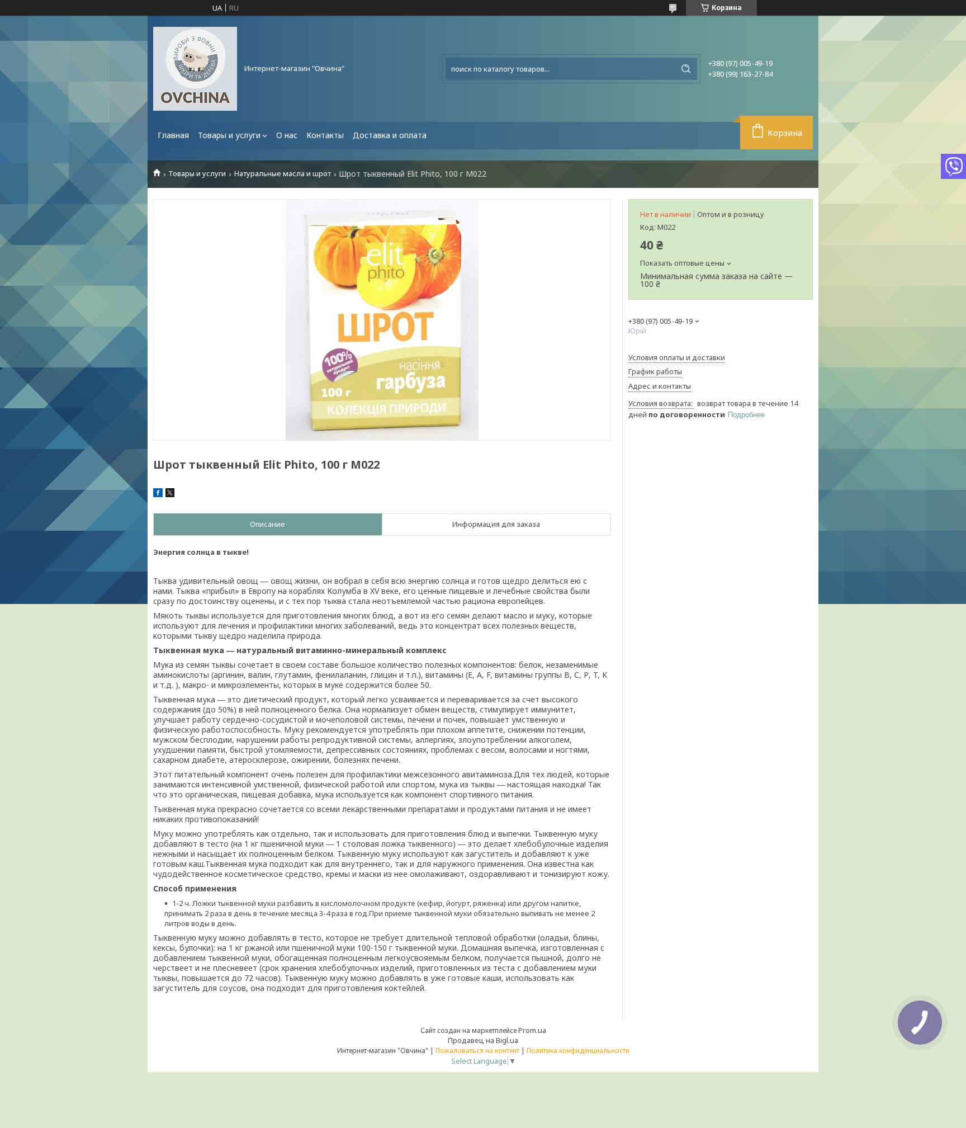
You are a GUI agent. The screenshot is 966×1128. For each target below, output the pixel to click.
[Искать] (686, 69)
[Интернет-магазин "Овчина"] (195, 69)
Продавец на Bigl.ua (483, 1040)
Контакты (325, 135)
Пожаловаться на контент (477, 1050)
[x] (169, 494)
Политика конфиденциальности (578, 1050)
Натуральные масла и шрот (282, 173)
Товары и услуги (229, 135)
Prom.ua (532, 1030)
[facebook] (158, 494)
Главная (173, 135)
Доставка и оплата (390, 135)
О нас (286, 135)
